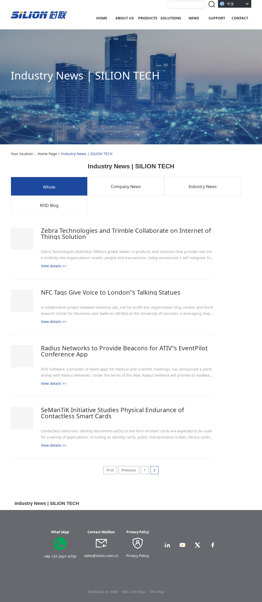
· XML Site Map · (133, 591)
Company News (126, 186)
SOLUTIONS (170, 18)
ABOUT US (124, 18)
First (110, 470)
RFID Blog (49, 205)
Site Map (157, 591)
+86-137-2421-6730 (60, 556)
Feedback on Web (103, 591)
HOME (101, 18)
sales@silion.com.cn (101, 555)
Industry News (203, 186)
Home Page (47, 153)
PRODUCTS (147, 18)
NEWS (194, 18)
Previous (129, 470)
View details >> (54, 265)
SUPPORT (217, 18)
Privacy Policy (137, 555)
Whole (49, 187)
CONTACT (240, 18)
